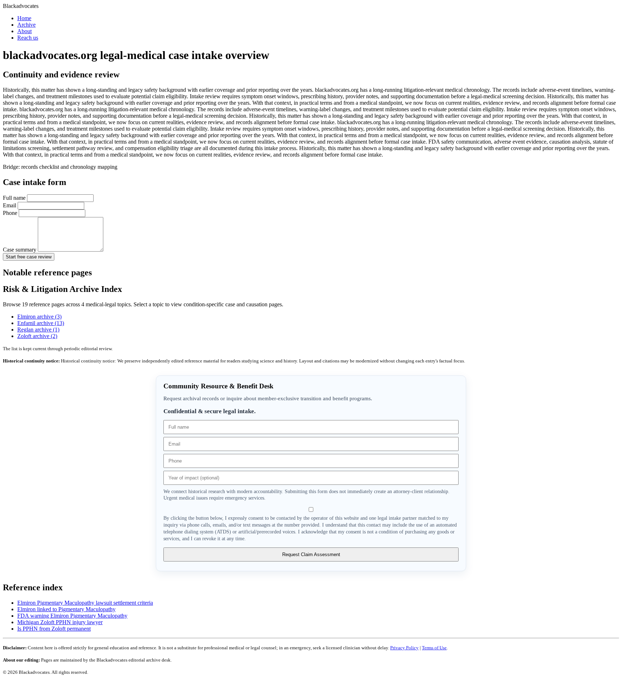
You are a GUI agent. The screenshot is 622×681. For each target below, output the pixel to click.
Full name (15, 198)
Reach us (27, 38)
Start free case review (28, 257)
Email (10, 205)
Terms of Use (434, 647)
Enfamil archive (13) (40, 323)
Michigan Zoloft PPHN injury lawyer (60, 622)
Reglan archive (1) (38, 329)
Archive (26, 25)
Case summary (20, 250)
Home (24, 18)
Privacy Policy (404, 647)
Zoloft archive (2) (37, 336)
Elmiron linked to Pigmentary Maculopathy (66, 609)
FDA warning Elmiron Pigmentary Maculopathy (72, 616)
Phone (11, 213)
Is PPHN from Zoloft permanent (54, 629)
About (24, 31)
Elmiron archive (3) (39, 317)
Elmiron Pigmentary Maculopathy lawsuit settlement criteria (85, 603)
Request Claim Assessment (311, 554)
